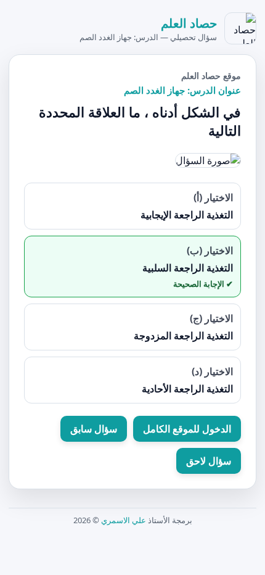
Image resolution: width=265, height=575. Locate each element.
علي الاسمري (123, 520)
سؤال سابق (93, 429)
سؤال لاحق (208, 461)
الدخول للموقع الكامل (187, 429)
